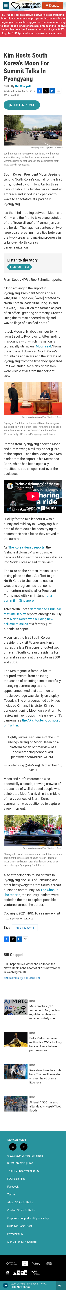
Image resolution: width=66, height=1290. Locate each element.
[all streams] (61, 1285)
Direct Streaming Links (20, 1163)
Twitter (11, 1194)
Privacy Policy (15, 1234)
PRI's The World (25, 927)
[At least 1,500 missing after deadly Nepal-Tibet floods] (15, 1104)
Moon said (43, 346)
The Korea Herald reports (26, 547)
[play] (5, 1285)
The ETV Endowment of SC (23, 1171)
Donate (54, 5)
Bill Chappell (23, 86)
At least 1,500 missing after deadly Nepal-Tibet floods (45, 1106)
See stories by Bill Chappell (22, 978)
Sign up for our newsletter (22, 1242)
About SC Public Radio (20, 1202)
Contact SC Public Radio (21, 1210)
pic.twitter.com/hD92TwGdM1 (33, 757)
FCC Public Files (16, 1178)
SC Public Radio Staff (19, 1226)
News (32, 1000)
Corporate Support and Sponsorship (28, 1218)
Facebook (13, 1186)
